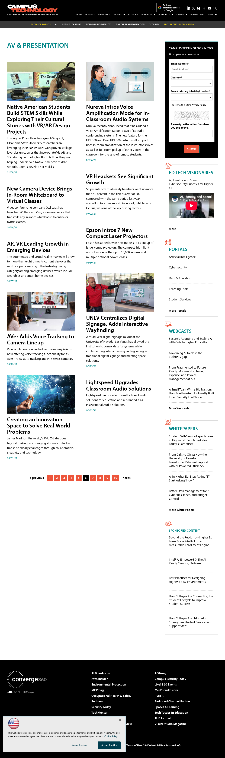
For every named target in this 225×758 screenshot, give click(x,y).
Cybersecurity (178, 267)
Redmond (97, 701)
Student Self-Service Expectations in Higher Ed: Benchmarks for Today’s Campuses (191, 440)
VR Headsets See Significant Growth (119, 179)
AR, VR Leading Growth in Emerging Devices (38, 246)
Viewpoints (104, 14)
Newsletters (198, 14)
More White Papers (182, 510)
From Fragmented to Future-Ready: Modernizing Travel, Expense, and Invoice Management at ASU (188, 373)
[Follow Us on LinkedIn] (188, 8)
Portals (178, 249)
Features (90, 14)
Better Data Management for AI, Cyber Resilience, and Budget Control (190, 494)
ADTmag (160, 673)
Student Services (180, 299)
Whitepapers (183, 428)
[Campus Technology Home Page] (32, 9)
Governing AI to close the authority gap (185, 355)
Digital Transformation (130, 24)
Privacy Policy (198, 104)
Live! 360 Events (166, 684)
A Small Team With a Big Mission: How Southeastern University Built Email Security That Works (191, 393)
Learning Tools (178, 289)
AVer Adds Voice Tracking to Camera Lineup (40, 339)
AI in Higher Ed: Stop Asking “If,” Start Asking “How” (189, 478)
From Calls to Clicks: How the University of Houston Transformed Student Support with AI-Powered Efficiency (188, 460)
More (211, 14)
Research (133, 14)
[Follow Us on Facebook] (204, 8)
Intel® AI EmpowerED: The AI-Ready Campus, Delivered (188, 561)
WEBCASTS (180, 331)
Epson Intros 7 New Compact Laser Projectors (117, 232)
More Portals (177, 311)
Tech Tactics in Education (171, 713)
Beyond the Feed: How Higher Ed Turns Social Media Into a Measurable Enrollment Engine (190, 541)
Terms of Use (134, 745)
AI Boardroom (100, 673)
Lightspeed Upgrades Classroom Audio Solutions (118, 385)
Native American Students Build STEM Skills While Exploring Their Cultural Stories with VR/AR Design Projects (38, 119)
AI (56, 24)
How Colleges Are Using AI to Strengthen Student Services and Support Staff (190, 622)
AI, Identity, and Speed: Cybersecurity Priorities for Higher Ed (191, 184)
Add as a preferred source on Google (171, 7)
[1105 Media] (28, 711)
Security (154, 24)
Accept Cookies (109, 745)
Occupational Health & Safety (111, 696)
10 (115, 478)
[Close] (120, 720)
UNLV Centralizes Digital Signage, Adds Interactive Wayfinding (117, 323)
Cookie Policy (111, 736)
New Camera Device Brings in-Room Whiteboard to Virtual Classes (39, 194)
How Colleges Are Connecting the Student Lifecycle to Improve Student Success (191, 600)
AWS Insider (99, 679)
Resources (164, 14)
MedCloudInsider (166, 690)
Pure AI (159, 696)
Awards (118, 14)
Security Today (101, 707)
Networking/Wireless (98, 24)
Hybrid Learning (72, 24)
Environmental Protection (108, 684)
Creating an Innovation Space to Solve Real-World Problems (38, 425)
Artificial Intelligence (182, 257)
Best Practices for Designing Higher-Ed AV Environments (187, 579)
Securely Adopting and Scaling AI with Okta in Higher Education (191, 340)
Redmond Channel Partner (172, 701)
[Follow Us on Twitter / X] (193, 8)
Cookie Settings (80, 744)
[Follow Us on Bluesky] (198, 8)
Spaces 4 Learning (167, 707)
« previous (37, 478)
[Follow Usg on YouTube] (209, 8)
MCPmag (97, 690)
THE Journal (163, 718)
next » (127, 478)
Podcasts (147, 14)
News (79, 14)
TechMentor (99, 713)
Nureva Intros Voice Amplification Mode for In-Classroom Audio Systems (118, 112)
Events (180, 14)
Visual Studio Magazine (171, 724)
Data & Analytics (179, 278)
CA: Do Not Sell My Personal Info (162, 745)
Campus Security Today (170, 679)
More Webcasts (179, 408)
